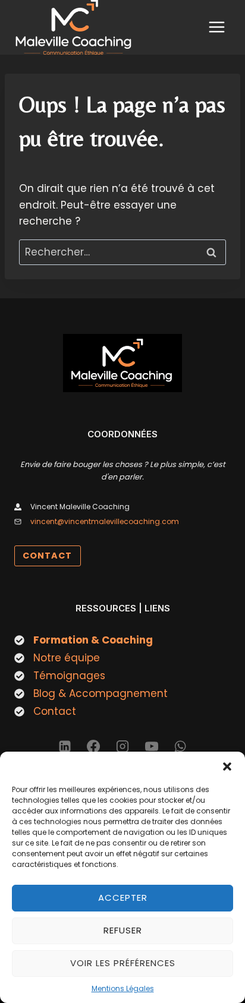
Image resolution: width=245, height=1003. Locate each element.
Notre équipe (66, 658)
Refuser (122, 930)
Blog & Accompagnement (100, 693)
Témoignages (69, 675)
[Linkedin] (65, 746)
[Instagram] (122, 746)
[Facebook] (93, 746)
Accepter (122, 897)
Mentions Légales (123, 988)
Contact (54, 711)
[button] (227, 766)
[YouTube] (152, 746)
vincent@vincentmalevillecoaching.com (104, 521)
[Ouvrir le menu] (216, 27)
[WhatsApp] (180, 746)
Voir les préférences (122, 963)
